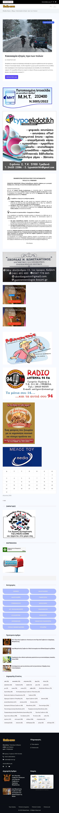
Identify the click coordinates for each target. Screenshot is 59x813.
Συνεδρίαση (25, 715)
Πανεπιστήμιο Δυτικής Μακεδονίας (14, 709)
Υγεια (43, 627)
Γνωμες (43, 597)
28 (37, 488)
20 (29, 485)
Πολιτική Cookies (36, 807)
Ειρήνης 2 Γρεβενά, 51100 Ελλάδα (13, 754)
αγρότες (7, 719)
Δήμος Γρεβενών (32, 698)
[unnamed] (29, 267)
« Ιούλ (4, 500)
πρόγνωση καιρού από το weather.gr (41, 789)
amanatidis (16, 681)
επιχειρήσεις (41, 719)
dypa (37, 681)
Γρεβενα (16, 603)
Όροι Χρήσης (12, 807)
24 (6, 488)
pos (6, 688)
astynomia (27, 681)
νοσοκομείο (8, 722)
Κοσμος (43, 615)
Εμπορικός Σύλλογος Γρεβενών (13, 705)
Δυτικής (23, 702)
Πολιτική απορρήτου (24, 807)
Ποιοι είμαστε (35, 744)
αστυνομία (19, 719)
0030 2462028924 (9, 756)
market (29, 684)
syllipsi (32, 688)
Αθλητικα (43, 591)
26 (21, 488)
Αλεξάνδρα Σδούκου (45, 688)
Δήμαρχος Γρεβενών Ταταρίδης (13, 698)
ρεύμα (40, 722)
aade (6, 681)
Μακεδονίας (30, 705)
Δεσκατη (43, 603)
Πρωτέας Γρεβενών (41, 712)
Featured (19, 684)
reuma (14, 688)
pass (37, 684)
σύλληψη (50, 722)
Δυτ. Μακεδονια (16, 609)
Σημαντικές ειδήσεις (10, 715)
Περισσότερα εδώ (11, 77)
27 (29, 488)
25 (14, 488)
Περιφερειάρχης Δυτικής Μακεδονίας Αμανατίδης (18, 712)
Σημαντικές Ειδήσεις (43, 621)
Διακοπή (44, 698)
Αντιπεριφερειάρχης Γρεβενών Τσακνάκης (28, 691)
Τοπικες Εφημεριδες (16, 627)
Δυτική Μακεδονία (10, 702)
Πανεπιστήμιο (44, 705)
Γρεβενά (32, 695)
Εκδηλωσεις (43, 609)
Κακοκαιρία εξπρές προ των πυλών (24, 55)
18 (14, 485)
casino (16, 591)
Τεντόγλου (36, 715)
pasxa (45, 684)
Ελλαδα (16, 615)
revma (23, 688)
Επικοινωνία (34, 747)
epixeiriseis (8, 684)
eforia (45, 681)
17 (6, 485)
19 (21, 485)
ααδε (46, 715)
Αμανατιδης (8, 691)
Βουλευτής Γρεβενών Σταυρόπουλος (14, 695)
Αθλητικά (16, 597)
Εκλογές (33, 702)
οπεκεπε (19, 722)
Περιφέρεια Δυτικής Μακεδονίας (37, 709)
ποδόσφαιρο (30, 722)
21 (36, 485)
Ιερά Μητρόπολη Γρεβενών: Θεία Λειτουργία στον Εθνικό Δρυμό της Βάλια (33, 648)
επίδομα (29, 719)
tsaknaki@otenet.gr (9, 759)
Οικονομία (16, 621)
